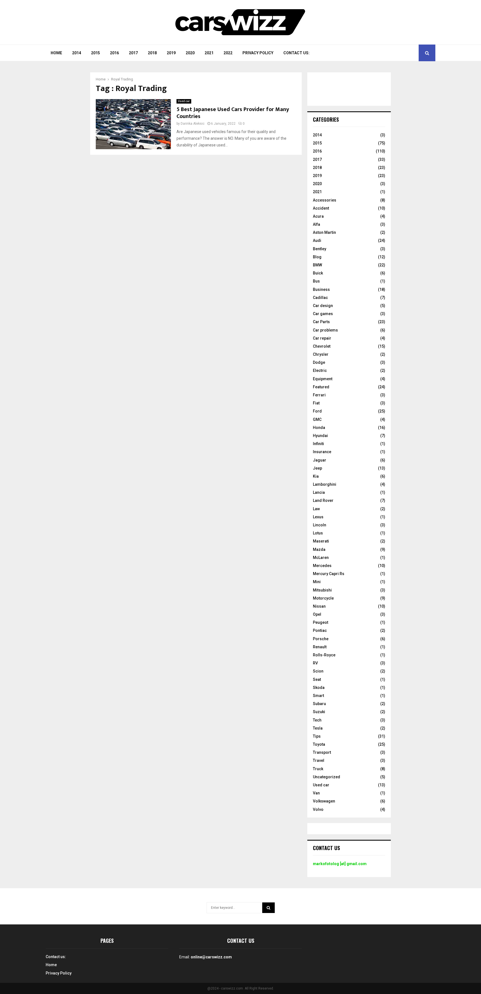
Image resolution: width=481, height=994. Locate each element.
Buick (318, 273)
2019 (171, 53)
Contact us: (296, 53)
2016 (114, 53)
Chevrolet (321, 346)
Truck (318, 769)
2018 (152, 53)
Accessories (324, 200)
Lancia (319, 492)
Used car (184, 101)
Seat (317, 679)
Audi (317, 240)
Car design (323, 305)
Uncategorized (326, 777)
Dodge (319, 362)
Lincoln (319, 525)
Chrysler (320, 354)
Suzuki (319, 712)
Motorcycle (323, 598)
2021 (209, 53)
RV (315, 663)
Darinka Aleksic (193, 124)
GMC (317, 419)
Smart (318, 695)
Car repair (322, 338)
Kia (316, 476)
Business (321, 289)
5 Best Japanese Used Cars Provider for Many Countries (232, 113)
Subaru (319, 703)
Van (316, 793)
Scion (318, 671)
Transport (322, 752)
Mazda (319, 549)
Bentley (319, 249)
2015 (95, 53)
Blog (317, 257)
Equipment (322, 379)
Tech (317, 720)
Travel (318, 760)
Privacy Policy (257, 53)
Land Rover (323, 500)
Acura (318, 216)
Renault (320, 647)
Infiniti (318, 443)
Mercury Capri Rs (328, 573)
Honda (319, 427)
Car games (323, 313)
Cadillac (320, 297)
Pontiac (320, 630)
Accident (321, 208)
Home (56, 53)
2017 (133, 53)
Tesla (318, 728)
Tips (317, 736)
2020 (190, 53)
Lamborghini (324, 484)
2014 (76, 53)
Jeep (317, 468)
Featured (321, 387)
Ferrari (319, 395)
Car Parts (321, 322)
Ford (317, 411)
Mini (317, 582)
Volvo (318, 809)
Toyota (319, 744)
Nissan (319, 606)
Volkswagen (324, 801)
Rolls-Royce (324, 655)
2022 (228, 53)
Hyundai (320, 435)
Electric (320, 370)
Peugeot (320, 622)
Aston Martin (324, 232)
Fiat (316, 403)
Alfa (316, 224)
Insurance (322, 452)
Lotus (318, 533)
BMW (317, 265)
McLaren (321, 557)
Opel (317, 614)
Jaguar (319, 460)
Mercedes (322, 565)
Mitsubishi (322, 590)
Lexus (318, 517)
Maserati (321, 541)
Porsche (320, 639)
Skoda (319, 687)
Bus (316, 281)
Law (316, 509)
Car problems (325, 330)
